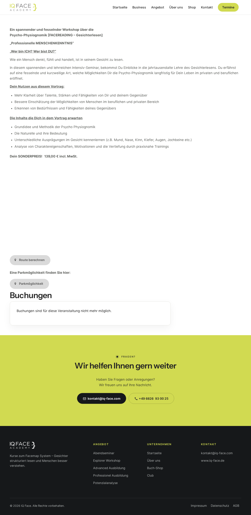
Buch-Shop (155, 468)
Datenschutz (220, 506)
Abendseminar (103, 453)
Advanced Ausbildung (109, 468)
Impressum (199, 506)
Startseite (154, 453)
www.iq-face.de (212, 460)
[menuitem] (120, 7)
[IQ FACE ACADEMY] (23, 7)
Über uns (153, 460)
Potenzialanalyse (105, 483)
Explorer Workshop (106, 460)
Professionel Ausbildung (110, 475)
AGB (236, 506)
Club (150, 475)
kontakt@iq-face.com (217, 453)
